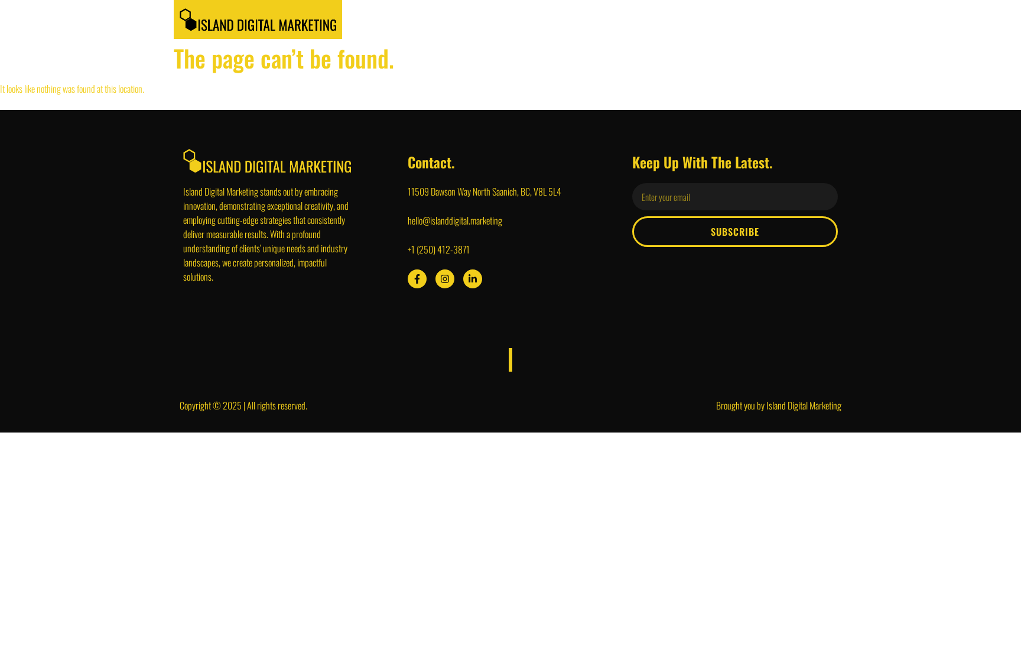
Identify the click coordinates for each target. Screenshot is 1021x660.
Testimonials (709, 19)
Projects (645, 19)
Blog (764, 19)
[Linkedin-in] (472, 278)
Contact (812, 19)
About (536, 19)
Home (490, 19)
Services (588, 19)
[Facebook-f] (417, 278)
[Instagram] (444, 278)
